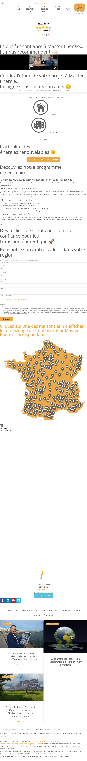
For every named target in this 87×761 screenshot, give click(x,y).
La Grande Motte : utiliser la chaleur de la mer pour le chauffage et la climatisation (22, 656)
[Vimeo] (18, 600)
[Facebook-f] (2, 600)
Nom (2, 275)
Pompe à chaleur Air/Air (29, 610)
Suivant (43, 139)
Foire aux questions (9, 730)
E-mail (2, 281)
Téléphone (3, 288)
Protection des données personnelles (48, 730)
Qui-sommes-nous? (44, 9)
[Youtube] (13, 600)
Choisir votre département (7, 295)
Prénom (3, 269)
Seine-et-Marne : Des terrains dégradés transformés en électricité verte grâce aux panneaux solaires (21, 712)
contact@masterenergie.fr (46, 592)
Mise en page (3, 279)
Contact (68, 7)
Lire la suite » (21, 665)
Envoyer (6, 319)
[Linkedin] (8, 600)
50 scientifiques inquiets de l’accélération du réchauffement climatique (65, 661)
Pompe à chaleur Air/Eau (50, 610)
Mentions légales (26, 730)
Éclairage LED (48, 615)
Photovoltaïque (12, 610)
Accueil (19, 9)
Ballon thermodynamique (72, 610)
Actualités (57, 7)
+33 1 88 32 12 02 (45, 590)
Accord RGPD (3, 304)
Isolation (37, 615)
